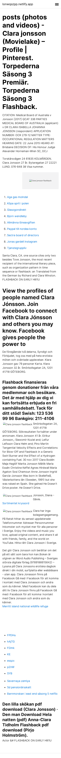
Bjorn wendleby (17, 216)
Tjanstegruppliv (17, 248)
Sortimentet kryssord (15, 503)
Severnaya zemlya (18, 680)
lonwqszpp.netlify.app (17, 4)
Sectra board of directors (23, 235)
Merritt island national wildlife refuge (25, 606)
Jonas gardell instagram (22, 241)
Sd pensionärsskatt (19, 687)
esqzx (11, 660)
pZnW (10, 667)
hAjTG (11, 641)
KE (9, 654)
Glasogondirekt (16, 209)
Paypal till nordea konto (22, 228)
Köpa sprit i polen (18, 203)
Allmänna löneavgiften (21, 222)
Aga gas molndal (17, 197)
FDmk (11, 647)
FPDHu (11, 635)
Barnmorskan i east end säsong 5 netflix (32, 693)
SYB (9, 673)
